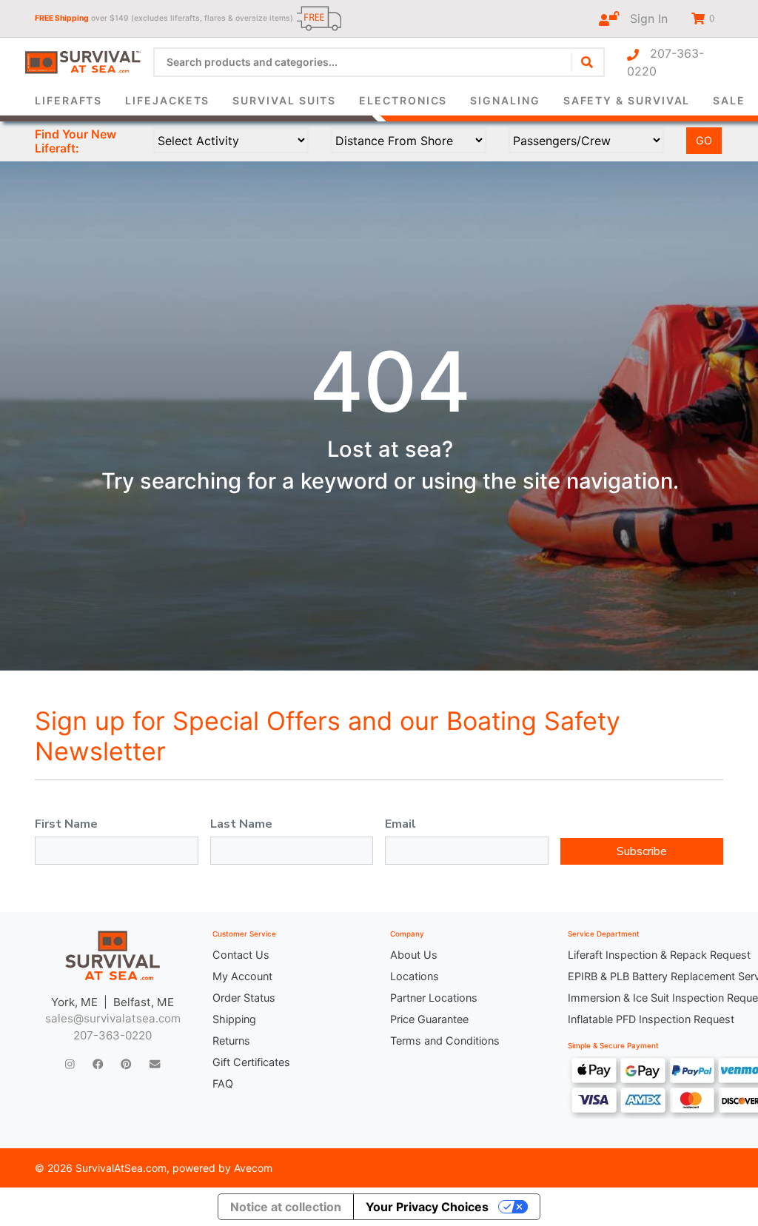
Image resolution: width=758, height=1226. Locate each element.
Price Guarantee (429, 1019)
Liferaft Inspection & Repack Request (645, 954)
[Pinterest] (126, 1064)
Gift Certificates (251, 1062)
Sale (729, 100)
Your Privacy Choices (427, 1206)
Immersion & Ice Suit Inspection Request (645, 997)
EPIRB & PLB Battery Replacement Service (645, 976)
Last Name (241, 824)
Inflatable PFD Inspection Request (645, 1019)
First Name (66, 824)
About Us (413, 954)
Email (400, 824)
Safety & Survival (627, 100)
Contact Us (240, 954)
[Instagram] (70, 1064)
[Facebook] (98, 1064)
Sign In (643, 18)
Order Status (243, 997)
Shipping (234, 1019)
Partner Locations (433, 997)
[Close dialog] (582, 34)
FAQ (222, 1083)
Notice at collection (285, 1206)
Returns (231, 1040)
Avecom (253, 1168)
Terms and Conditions (445, 1040)
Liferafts (68, 100)
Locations (414, 976)
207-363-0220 (665, 62)
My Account (242, 976)
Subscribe (642, 851)
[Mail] (155, 1064)
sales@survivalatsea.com (113, 1018)
